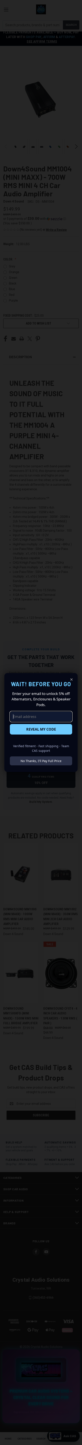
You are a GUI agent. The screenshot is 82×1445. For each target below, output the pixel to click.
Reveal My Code (41, 729)
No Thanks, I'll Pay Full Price (41, 761)
